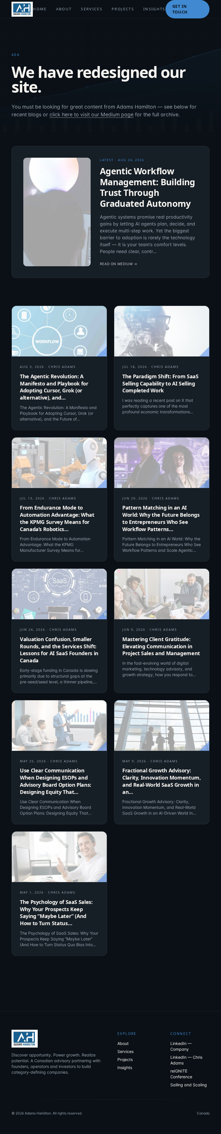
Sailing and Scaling (188, 1084)
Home (40, 8)
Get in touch (180, 9)
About (64, 8)
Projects (123, 8)
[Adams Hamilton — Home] (22, 9)
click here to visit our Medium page (91, 114)
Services (91, 8)
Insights (154, 8)
